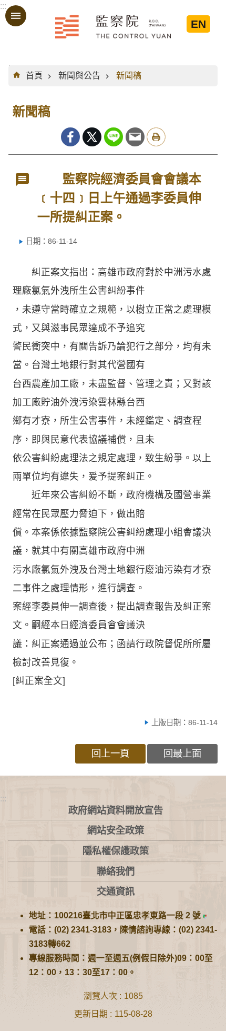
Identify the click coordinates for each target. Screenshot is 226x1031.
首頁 (34, 75)
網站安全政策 (115, 830)
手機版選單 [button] (15, 15)
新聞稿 (128, 75)
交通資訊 (116, 891)
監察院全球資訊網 (113, 26)
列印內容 (156, 136)
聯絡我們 (116, 871)
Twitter (92, 136)
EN (198, 24)
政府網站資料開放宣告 (115, 810)
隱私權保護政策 (116, 850)
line (113, 136)
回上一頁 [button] (110, 753)
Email (135, 136)
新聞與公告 (79, 75)
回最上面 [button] (182, 753)
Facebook (70, 136)
